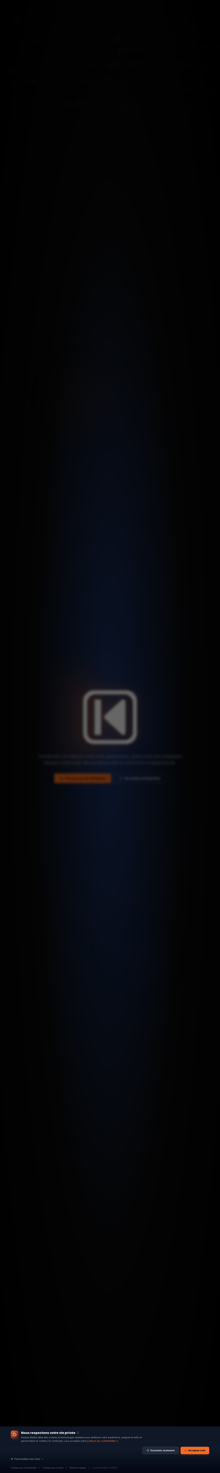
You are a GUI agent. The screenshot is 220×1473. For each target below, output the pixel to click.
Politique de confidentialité (23, 1468)
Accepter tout (196, 1450)
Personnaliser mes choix (27, 1459)
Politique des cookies (53, 1468)
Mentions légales (78, 1468)
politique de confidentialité (101, 1441)
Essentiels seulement (162, 1450)
